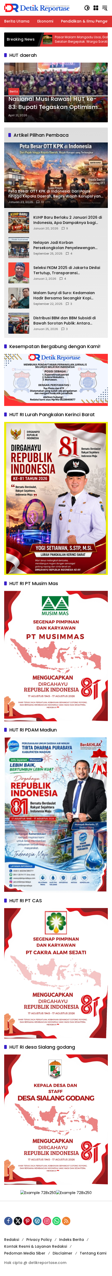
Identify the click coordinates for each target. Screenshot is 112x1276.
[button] (87, 8)
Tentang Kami (93, 1253)
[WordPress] (37, 1221)
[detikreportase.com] (36, 7)
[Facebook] (8, 1221)
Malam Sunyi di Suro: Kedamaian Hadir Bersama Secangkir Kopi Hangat (64, 295)
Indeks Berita (71, 1239)
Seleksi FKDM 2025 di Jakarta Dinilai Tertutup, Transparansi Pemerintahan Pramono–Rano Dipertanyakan (66, 270)
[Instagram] (47, 1221)
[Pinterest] (27, 1221)
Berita (14, 91)
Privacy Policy (39, 1239)
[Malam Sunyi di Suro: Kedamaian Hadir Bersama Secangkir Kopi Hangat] (18, 298)
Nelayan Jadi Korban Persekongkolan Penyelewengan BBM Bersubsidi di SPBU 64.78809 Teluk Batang (64, 245)
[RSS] (66, 1221)
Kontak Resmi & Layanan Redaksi (35, 1246)
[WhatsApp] (56, 1221)
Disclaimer (62, 1253)
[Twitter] (18, 1221)
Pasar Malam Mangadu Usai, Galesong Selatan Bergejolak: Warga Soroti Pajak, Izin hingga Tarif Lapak (53, 39)
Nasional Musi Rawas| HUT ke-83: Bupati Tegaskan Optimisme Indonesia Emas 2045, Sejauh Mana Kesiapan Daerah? (54, 103)
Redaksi (11, 1239)
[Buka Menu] (96, 8)
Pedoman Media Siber (24, 1253)
